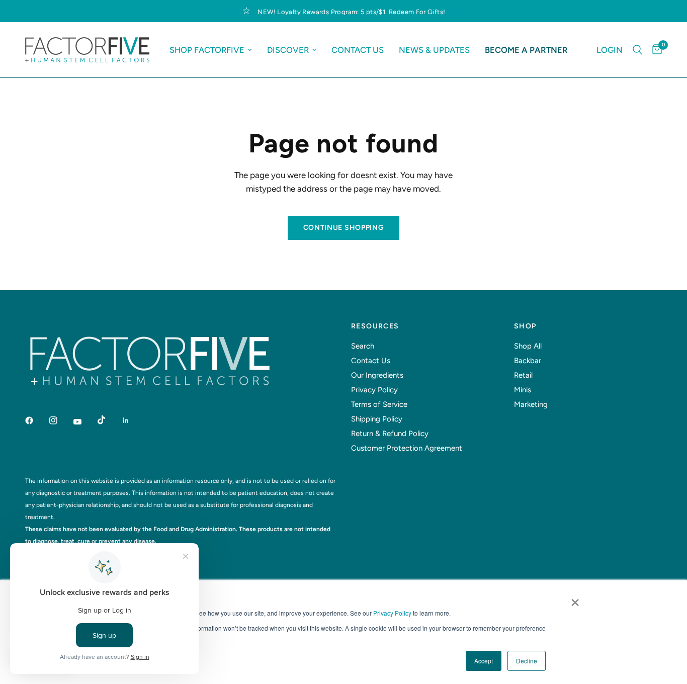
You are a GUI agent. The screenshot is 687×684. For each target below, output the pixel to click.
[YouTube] (84, 422)
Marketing (531, 404)
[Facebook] (36, 420)
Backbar (527, 360)
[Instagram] (60, 420)
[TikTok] (109, 420)
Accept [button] (483, 660)
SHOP (525, 326)
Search (362, 346)
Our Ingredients (377, 375)
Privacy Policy (392, 613)
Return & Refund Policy (389, 433)
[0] (654, 49)
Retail (523, 375)
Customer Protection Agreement (406, 448)
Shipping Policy (376, 418)
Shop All (528, 346)
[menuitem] (211, 49)
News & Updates (434, 50)
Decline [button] (526, 660)
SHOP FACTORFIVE (206, 50)
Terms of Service (379, 404)
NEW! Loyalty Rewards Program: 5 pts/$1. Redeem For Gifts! (351, 12)
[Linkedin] (133, 420)
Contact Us (357, 50)
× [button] (575, 599)
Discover (288, 50)
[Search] (637, 49)
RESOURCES (375, 326)
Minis (522, 389)
